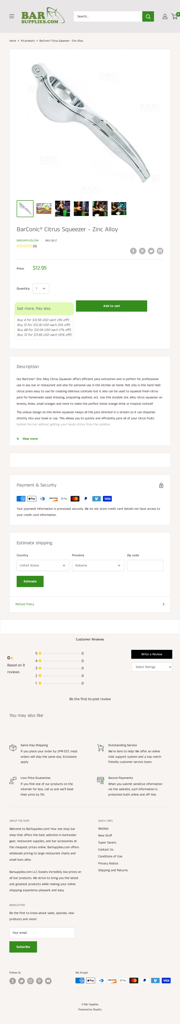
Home (12, 41)
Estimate (30, 581)
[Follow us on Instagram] (30, 981)
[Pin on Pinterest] (142, 251)
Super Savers (107, 842)
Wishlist (103, 828)
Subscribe (23, 947)
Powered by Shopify (90, 1010)
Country (22, 555)
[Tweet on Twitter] (151, 251)
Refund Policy (24, 604)
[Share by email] (160, 251)
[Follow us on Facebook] (12, 981)
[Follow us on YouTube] (48, 981)
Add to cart (111, 306)
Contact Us (105, 849)
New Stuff (105, 835)
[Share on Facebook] (133, 251)
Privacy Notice (108, 863)
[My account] (165, 16)
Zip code (133, 555)
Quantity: (23, 288)
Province (78, 555)
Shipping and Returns (113, 870)
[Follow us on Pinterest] (39, 981)
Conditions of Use (110, 856)
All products (28, 41)
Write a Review (151, 654)
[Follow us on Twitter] (21, 981)
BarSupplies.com (27, 241)
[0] (174, 16)
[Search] (148, 16)
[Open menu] (11, 16)
